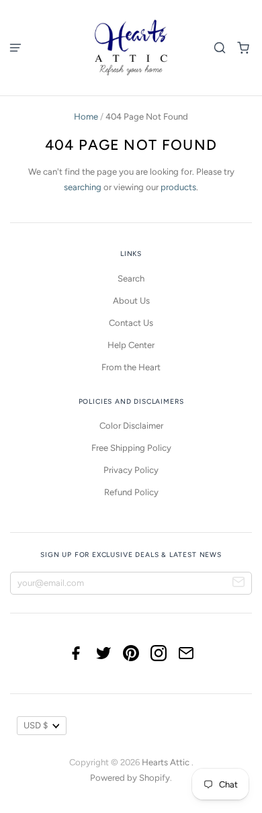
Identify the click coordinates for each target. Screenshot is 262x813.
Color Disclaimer (131, 426)
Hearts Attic (166, 762)
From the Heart (131, 367)
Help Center (131, 345)
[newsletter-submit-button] (239, 583)
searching (82, 187)
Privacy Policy (131, 470)
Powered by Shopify (130, 778)
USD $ (36, 725)
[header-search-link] (220, 47)
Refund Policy (131, 492)
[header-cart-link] (243, 47)
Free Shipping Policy (131, 448)
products (178, 187)
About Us (131, 301)
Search (131, 278)
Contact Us (131, 323)
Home (86, 117)
